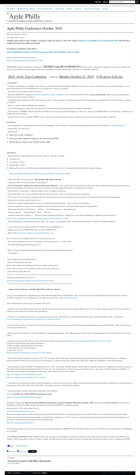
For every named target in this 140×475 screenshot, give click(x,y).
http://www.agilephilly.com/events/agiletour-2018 (99, 40)
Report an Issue (115, 473)
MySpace (13, 451)
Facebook (23, 451)
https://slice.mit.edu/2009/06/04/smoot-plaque (24, 397)
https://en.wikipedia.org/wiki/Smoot (20, 422)
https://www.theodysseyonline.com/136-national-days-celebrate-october (33, 319)
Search (137, 2)
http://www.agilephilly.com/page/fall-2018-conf (24, 60)
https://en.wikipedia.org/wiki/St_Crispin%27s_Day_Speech (29, 352)
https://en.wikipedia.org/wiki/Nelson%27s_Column (26, 377)
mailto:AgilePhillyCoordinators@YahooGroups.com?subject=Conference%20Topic (40, 173)
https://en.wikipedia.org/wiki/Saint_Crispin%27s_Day (91, 341)
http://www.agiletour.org (68, 297)
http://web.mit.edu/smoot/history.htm (20, 411)
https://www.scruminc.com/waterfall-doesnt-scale (36, 233)
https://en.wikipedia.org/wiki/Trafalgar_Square (24, 374)
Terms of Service (128, 473)
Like (11, 446)
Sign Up (98, 2)
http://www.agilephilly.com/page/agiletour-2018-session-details (30, 280)
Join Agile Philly (14, 463)
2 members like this (21, 446)
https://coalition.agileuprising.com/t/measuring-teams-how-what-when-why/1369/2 (38, 218)
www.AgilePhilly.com (117, 125)
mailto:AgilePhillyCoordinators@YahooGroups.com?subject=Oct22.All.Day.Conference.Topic (43, 52)
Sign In (105, 2)
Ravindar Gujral (25, 473)
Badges (104, 473)
